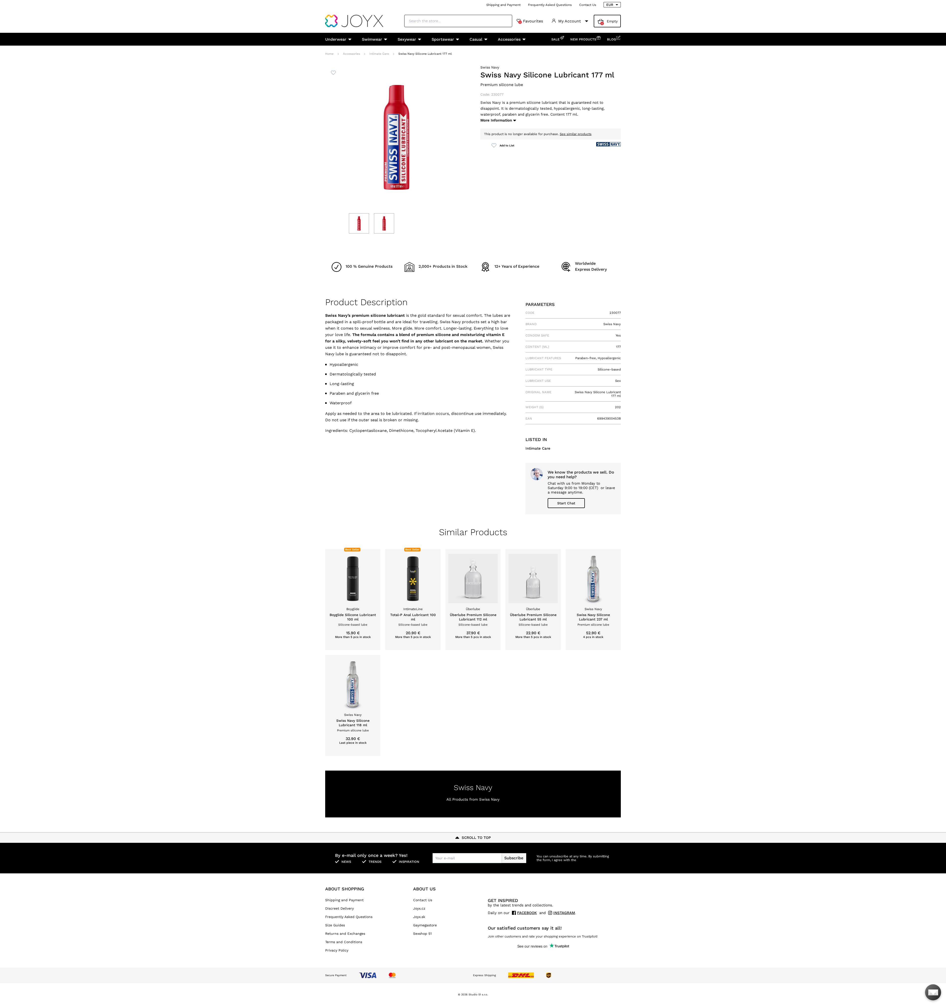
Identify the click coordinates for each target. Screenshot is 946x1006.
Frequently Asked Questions (550, 5)
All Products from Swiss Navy (473, 799)
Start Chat (566, 503)
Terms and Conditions (343, 942)
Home (329, 53)
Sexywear (407, 39)
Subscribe (513, 858)
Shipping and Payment (503, 5)
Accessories (509, 39)
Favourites (531, 21)
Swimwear (372, 39)
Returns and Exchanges (345, 933)
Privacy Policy (336, 950)
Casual (476, 39)
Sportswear (443, 39)
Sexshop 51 (422, 933)
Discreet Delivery (339, 908)
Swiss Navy (489, 67)
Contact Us (587, 5)
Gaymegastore (425, 925)
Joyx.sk (419, 917)
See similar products (575, 134)
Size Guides (335, 925)
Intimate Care (379, 53)
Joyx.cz (419, 908)
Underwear (335, 39)
